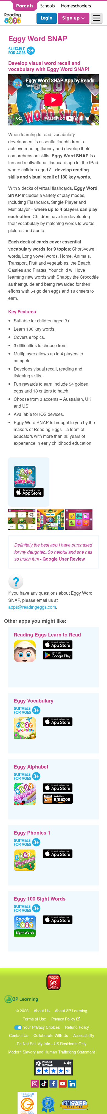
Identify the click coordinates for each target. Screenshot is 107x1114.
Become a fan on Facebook (53, 1084)
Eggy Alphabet (31, 766)
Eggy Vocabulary (34, 700)
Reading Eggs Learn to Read (47, 634)
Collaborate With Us (50, 1035)
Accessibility (83, 1035)
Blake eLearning (53, 982)
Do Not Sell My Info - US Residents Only (51, 1043)
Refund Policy (77, 1027)
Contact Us (18, 1035)
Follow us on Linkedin (72, 1084)
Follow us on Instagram (35, 1084)
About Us (42, 1010)
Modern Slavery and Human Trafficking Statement (51, 1052)
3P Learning (21, 999)
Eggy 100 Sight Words (40, 898)
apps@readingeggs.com (32, 607)
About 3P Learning (71, 1010)
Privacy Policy (63, 1019)
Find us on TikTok (44, 1084)
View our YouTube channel (63, 1084)
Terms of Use (34, 1019)
